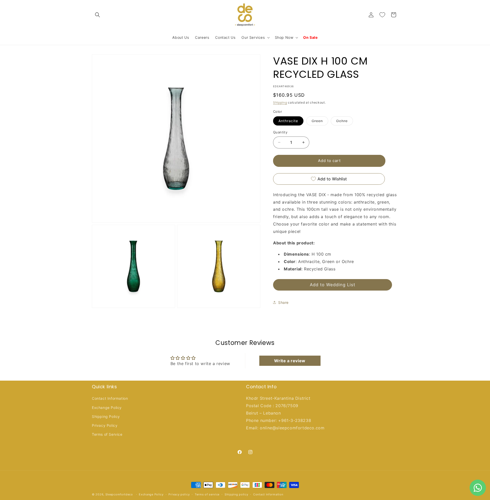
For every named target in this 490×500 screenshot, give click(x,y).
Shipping (280, 102)
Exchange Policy (107, 407)
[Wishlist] (382, 14)
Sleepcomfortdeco (119, 494)
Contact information (268, 494)
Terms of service (207, 494)
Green (320, 122)
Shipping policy (236, 494)
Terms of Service (107, 434)
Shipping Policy (106, 416)
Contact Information (110, 398)
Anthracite (288, 121)
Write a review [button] (289, 360)
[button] (97, 14)
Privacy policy (179, 494)
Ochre (344, 122)
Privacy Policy (104, 425)
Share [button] (283, 302)
